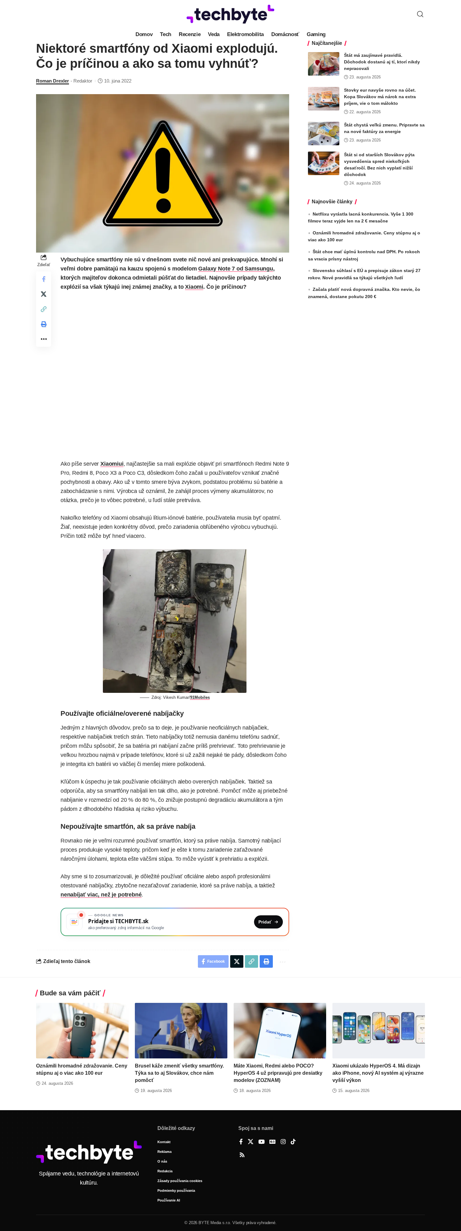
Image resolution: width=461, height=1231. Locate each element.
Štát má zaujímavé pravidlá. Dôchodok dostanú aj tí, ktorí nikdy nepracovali (382, 62)
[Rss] (242, 1155)
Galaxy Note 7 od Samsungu (235, 268)
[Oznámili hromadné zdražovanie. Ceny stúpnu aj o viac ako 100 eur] (82, 1030)
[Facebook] (241, 1142)
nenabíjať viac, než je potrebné (101, 894)
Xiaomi (194, 287)
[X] (250, 1142)
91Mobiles (200, 697)
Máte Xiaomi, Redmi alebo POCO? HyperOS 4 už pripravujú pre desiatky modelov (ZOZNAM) (278, 1073)
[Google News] (272, 1142)
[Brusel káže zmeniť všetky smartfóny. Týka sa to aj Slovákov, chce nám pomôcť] (181, 1030)
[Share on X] (43, 294)
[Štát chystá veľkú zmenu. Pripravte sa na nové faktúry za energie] (323, 133)
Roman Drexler (52, 80)
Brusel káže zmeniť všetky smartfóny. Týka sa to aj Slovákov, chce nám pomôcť (179, 1073)
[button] (420, 14)
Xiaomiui (112, 464)
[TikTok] (293, 1142)
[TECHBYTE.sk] (230, 14)
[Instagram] (283, 1142)
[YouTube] (261, 1142)
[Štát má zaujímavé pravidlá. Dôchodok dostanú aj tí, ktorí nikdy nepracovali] (323, 64)
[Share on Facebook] (43, 278)
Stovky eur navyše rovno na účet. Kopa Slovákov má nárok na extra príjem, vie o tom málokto (380, 97)
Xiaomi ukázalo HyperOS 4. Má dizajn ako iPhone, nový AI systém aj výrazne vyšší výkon (378, 1073)
